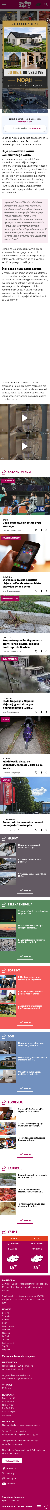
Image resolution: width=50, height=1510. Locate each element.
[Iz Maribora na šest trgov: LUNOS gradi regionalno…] (8, 981)
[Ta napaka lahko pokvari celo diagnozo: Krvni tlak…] (8, 1208)
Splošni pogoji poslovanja (13, 1497)
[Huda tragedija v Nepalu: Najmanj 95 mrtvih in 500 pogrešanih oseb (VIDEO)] (25, 674)
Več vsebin (25, 891)
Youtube (11, 1484)
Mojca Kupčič (8, 1401)
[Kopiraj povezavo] (46, 530)
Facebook (11, 1468)
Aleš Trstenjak (8, 1412)
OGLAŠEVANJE (12, 1461)
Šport (4, 1323)
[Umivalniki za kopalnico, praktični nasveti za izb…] (8, 1076)
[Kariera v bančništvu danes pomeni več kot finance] (8, 996)
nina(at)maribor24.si (11, 1453)
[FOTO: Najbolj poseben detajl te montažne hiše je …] (8, 1062)
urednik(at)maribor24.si (12, 1369)
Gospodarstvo (8, 1326)
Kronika (5, 1319)
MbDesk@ (6, 1388)
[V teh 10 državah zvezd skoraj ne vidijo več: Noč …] (8, 915)
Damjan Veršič (8, 1398)
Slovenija (6, 1316)
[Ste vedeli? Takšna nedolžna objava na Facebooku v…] (8, 1113)
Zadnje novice (8, 1507)
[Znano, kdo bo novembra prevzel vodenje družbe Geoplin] (25, 795)
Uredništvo (7, 1385)
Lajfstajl (5, 1336)
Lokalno (5, 1313)
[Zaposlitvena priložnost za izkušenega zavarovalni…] (8, 1010)
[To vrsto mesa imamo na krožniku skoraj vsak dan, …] (8, 1194)
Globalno (6, 1329)
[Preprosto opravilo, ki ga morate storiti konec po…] (8, 1179)
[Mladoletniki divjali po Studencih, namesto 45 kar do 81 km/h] (25, 735)
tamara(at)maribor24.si (12, 1434)
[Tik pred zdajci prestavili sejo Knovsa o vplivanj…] (8, 1142)
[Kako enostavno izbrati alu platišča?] (8, 864)
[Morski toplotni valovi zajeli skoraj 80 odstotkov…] (8, 930)
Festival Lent (8, 1343)
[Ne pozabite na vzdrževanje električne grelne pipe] (8, 1047)
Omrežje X (12, 1473)
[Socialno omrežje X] (36, 530)
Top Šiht (6, 1346)
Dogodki (6, 1350)
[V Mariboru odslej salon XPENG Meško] (8, 878)
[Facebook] (41, 530)
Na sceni (6, 1333)
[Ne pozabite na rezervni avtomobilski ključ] (8, 849)
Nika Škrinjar (7, 1405)
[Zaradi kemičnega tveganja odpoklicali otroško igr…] (8, 1128)
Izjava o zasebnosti (10, 1500)
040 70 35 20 (32, 1434)
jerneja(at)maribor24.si (12, 1444)
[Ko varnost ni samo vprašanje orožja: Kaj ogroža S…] (8, 944)
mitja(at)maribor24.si (23, 1379)
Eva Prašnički (8, 1408)
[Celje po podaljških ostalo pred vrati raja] (25, 496)
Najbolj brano (25, 1507)
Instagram (11, 1478)
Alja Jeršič (6, 1415)
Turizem (5, 1340)
